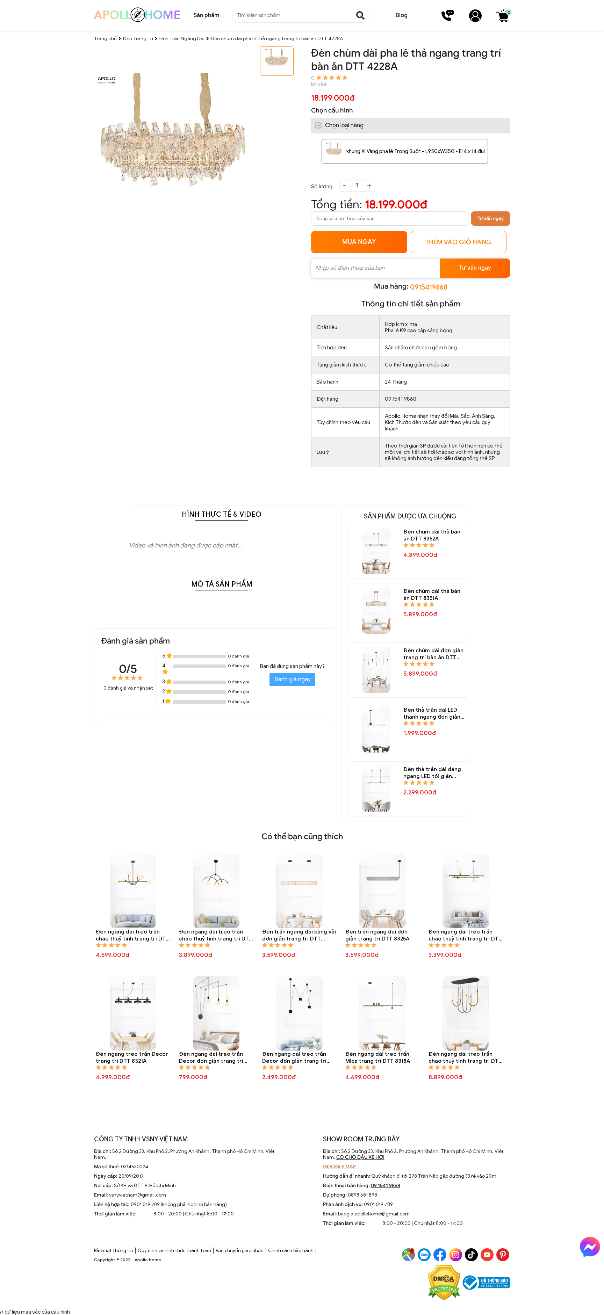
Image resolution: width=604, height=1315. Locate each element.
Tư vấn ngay (490, 218)
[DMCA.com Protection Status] (444, 1283)
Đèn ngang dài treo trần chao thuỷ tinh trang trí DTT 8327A (215, 935)
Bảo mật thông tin (113, 1251)
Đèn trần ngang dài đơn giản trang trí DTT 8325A (377, 935)
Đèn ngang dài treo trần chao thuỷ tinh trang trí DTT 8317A (465, 1058)
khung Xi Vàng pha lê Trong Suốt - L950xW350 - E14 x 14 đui (415, 151)
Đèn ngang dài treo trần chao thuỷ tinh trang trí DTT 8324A (465, 935)
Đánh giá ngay (292, 679)
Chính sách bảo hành (291, 1251)
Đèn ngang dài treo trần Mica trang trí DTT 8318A (377, 1057)
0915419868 (428, 287)
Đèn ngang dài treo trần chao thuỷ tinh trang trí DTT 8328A (132, 935)
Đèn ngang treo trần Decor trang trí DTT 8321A (132, 1057)
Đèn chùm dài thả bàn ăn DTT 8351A (431, 594)
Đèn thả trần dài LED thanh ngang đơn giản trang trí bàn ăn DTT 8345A (431, 713)
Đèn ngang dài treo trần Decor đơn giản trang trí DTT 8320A (211, 1058)
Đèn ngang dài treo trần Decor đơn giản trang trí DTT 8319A (294, 1058)
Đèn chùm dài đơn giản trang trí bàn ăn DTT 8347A (433, 654)
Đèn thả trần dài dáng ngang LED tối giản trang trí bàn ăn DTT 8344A (432, 773)
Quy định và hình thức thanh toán (174, 1251)
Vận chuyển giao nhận (240, 1251)
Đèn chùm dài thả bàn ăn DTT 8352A (431, 535)
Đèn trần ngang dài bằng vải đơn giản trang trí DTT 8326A (299, 935)
